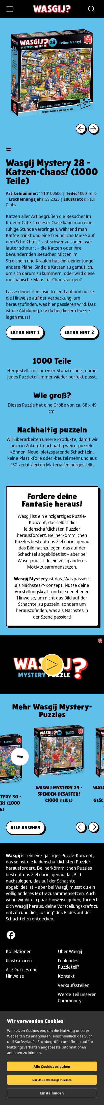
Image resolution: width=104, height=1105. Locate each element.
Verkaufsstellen (73, 985)
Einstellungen (52, 1093)
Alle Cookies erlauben (52, 1066)
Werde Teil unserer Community (77, 997)
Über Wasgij (70, 951)
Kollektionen (19, 951)
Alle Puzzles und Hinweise (22, 973)
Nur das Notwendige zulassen (52, 1080)
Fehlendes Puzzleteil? (68, 964)
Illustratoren (19, 961)
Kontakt (66, 976)
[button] (91, 9)
